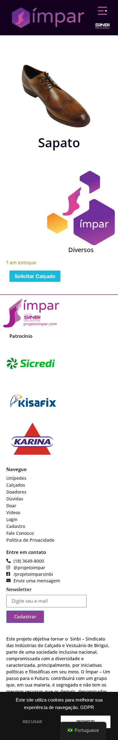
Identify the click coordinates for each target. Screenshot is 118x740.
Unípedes (16, 478)
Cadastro (15, 526)
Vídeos (13, 512)
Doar (11, 506)
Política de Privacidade (30, 540)
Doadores (16, 492)
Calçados (15, 485)
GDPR (87, 707)
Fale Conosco (20, 533)
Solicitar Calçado (34, 276)
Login (12, 519)
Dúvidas (14, 499)
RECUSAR (32, 722)
